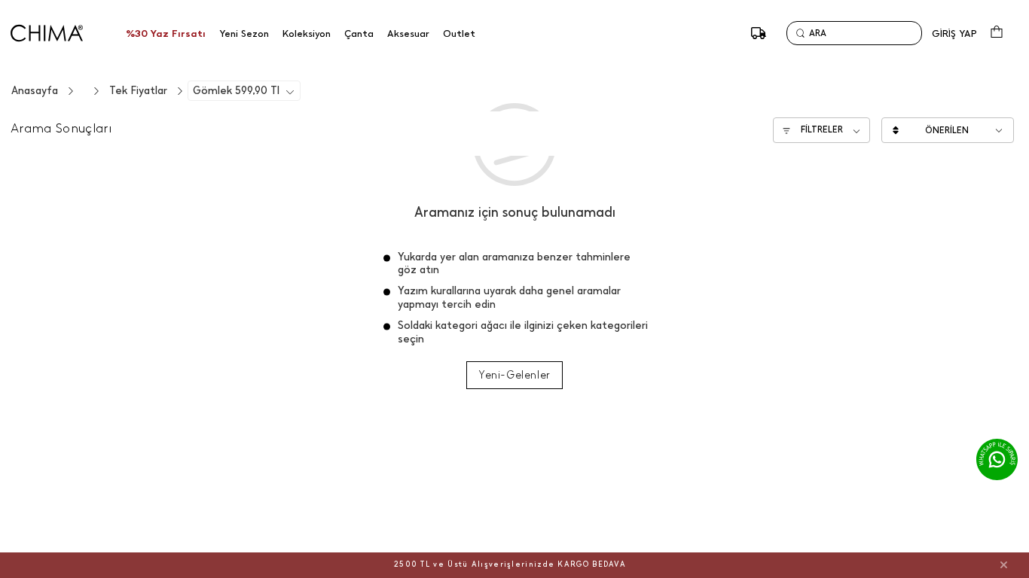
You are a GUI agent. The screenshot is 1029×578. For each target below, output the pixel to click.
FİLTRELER (822, 129)
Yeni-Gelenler (514, 375)
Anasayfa (34, 90)
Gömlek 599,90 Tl (236, 90)
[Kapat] (1004, 564)
